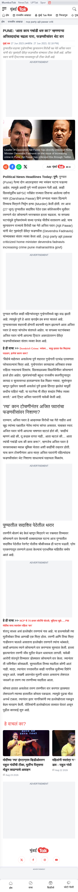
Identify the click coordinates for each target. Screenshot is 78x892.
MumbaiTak (9, 2)
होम (3, 21)
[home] (39, 850)
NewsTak (23, 2)
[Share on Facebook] (12, 167)
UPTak (34, 2)
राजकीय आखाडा (15, 21)
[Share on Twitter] (25, 167)
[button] (26, 743)
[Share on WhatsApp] (19, 167)
